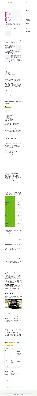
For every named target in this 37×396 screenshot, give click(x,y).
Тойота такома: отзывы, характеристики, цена (19, 49)
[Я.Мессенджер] (17, 342)
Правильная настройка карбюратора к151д (28, 37)
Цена (6, 15)
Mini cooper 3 (18, 369)
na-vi (7, 2)
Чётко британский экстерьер (8, 20)
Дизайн (6, 12)
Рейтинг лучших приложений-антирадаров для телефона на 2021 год (29, 20)
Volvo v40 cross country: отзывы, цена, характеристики (7, 349)
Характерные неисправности (8, 19)
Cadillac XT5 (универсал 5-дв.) (9, 17)
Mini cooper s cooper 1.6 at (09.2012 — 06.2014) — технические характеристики (7, 361)
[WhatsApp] (20, 342)
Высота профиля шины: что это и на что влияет (28, 34)
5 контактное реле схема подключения (29, 10)
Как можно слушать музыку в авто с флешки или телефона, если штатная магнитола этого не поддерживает (29, 16)
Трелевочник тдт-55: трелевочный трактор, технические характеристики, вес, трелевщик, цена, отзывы (7, 59)
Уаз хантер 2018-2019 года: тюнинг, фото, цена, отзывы (13, 370)
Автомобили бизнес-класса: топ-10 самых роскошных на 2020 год (28, 31)
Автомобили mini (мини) (13, 360)
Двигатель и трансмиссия (8, 14)
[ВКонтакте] (18, 342)
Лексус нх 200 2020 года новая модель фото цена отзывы (7, 370)
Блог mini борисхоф (18, 359)
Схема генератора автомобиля (28, 23)
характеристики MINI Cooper (10, 196)
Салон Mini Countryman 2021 (8, 13)
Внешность (7, 18)
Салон (6, 16)
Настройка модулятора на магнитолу (29, 28)
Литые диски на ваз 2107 (29, 25)
